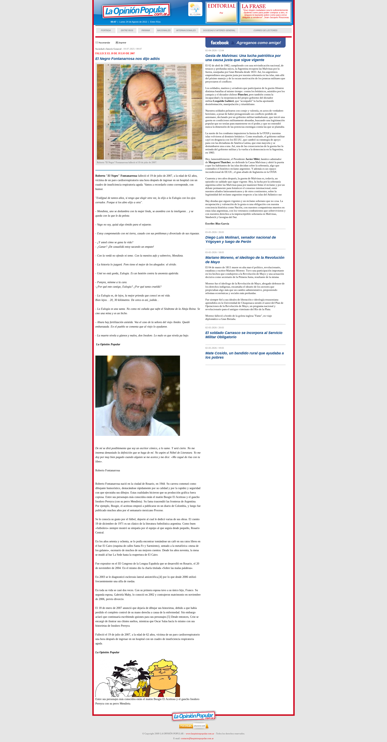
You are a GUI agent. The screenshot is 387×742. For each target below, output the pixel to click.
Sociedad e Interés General (108, 49)
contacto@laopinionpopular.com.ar (197, 738)
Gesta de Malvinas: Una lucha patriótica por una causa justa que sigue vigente (243, 58)
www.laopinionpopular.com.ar (200, 733)
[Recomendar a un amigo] (102, 43)
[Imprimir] (120, 43)
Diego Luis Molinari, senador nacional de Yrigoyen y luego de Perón (240, 239)
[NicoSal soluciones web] (193, 729)
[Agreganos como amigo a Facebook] (245, 46)
